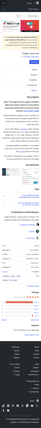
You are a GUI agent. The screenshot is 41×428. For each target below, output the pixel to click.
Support (34, 90)
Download (34, 62)
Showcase (16, 347)
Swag (16, 375)
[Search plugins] (18, 16)
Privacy (36, 358)
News (37, 351)
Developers (35, 371)
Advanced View (33, 286)
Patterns (16, 358)
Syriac (32, 401)
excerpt (12, 276)
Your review (34, 320)
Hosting (36, 354)
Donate (16, 371)
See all (4, 320)
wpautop (24, 129)
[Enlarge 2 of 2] (17, 171)
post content (13, 280)
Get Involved (15, 364)
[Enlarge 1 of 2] (36, 171)
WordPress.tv (33, 375)
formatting (6, 276)
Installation (33, 80)
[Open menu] (3, 3)
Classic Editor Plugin (31, 111)
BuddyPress (33, 392)
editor (18, 276)
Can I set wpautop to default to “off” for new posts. (28, 204)
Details (34, 70)
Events (17, 368)
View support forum (32, 335)
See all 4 (4, 271)
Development (32, 85)
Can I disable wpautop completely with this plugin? (29, 196)
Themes (17, 351)
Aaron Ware (30, 238)
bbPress (35, 388)
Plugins (17, 354)
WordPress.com (32, 381)
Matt (36, 385)
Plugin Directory (33, 9)
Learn (37, 364)
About (37, 347)
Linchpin (32, 231)
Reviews (34, 75)
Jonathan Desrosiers (31, 57)
